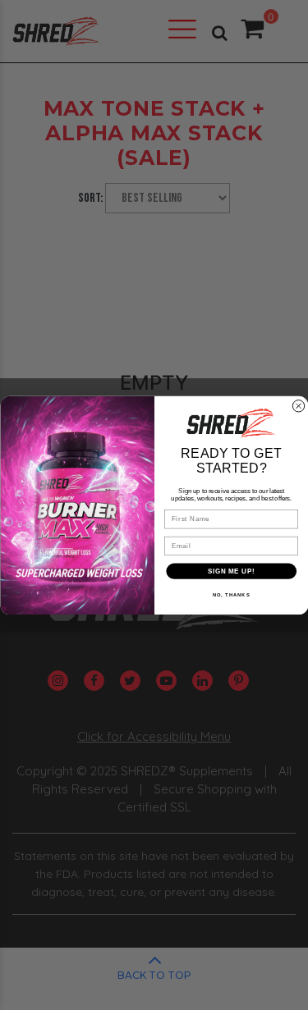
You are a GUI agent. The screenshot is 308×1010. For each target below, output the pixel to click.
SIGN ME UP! (231, 570)
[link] (231, 423)
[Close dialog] (298, 405)
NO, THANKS (231, 594)
